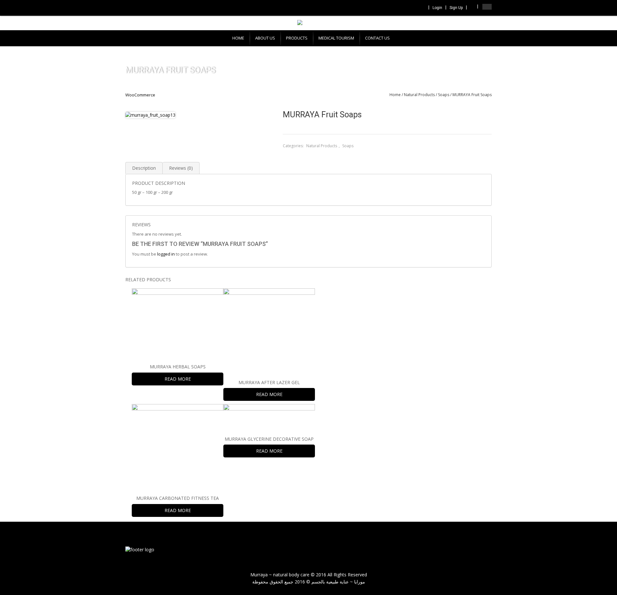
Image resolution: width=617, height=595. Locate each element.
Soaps (443, 94)
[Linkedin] (412, 8)
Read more (178, 379)
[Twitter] (404, 8)
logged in (166, 254)
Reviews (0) (181, 168)
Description (144, 168)
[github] (482, 550)
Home (395, 94)
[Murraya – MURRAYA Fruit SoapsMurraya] (139, 549)
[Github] (421, 8)
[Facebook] (395, 8)
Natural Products (419, 94)
